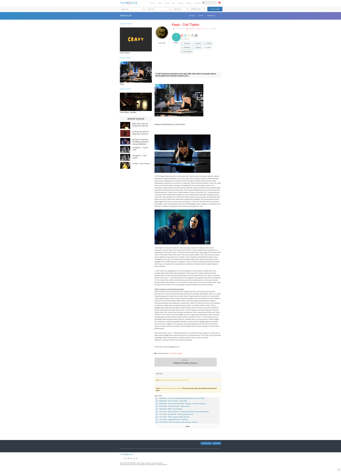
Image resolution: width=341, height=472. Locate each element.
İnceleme (197, 3)
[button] (219, 2)
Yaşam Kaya (161, 43)
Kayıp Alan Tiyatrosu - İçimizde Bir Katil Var (140, 125)
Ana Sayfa (192, 15)
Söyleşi (180, 3)
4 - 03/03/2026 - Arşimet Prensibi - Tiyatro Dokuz (173, 406)
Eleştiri (188, 3)
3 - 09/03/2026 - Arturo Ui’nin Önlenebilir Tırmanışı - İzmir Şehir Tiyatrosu (181, 404)
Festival (153, 3)
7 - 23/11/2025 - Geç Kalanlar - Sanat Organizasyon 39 (175, 414)
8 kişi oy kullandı (184, 39)
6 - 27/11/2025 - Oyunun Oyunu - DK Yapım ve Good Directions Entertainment (183, 412)
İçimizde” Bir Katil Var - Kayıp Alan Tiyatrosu (141, 133)
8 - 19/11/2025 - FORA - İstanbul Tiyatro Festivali (173, 417)
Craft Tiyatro (173, 353)
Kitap (173, 3)
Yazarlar (201, 15)
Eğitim (167, 3)
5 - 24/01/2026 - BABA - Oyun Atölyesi (169, 409)
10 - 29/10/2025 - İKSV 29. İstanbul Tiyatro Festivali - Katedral (177, 422)
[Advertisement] (188, 62)
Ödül (160, 3)
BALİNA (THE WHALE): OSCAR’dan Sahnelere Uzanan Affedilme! (140, 141)
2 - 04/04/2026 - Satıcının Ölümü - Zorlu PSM (172, 401)
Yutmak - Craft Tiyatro (141, 163)
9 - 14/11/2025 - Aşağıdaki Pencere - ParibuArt (172, 419)
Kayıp (180, 353)
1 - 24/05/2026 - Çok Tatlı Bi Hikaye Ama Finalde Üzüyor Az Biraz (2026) (180, 398)
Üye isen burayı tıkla (190, 388)
